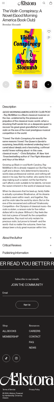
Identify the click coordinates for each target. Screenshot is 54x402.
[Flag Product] (48, 37)
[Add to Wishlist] (48, 31)
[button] (3, 3)
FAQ (31, 342)
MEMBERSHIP (10, 336)
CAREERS (34, 331)
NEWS (32, 347)
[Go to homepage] (27, 378)
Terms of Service (9, 390)
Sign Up (27, 305)
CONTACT (35, 336)
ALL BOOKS (9, 331)
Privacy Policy (34, 390)
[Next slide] (48, 84)
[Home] (27, 3)
